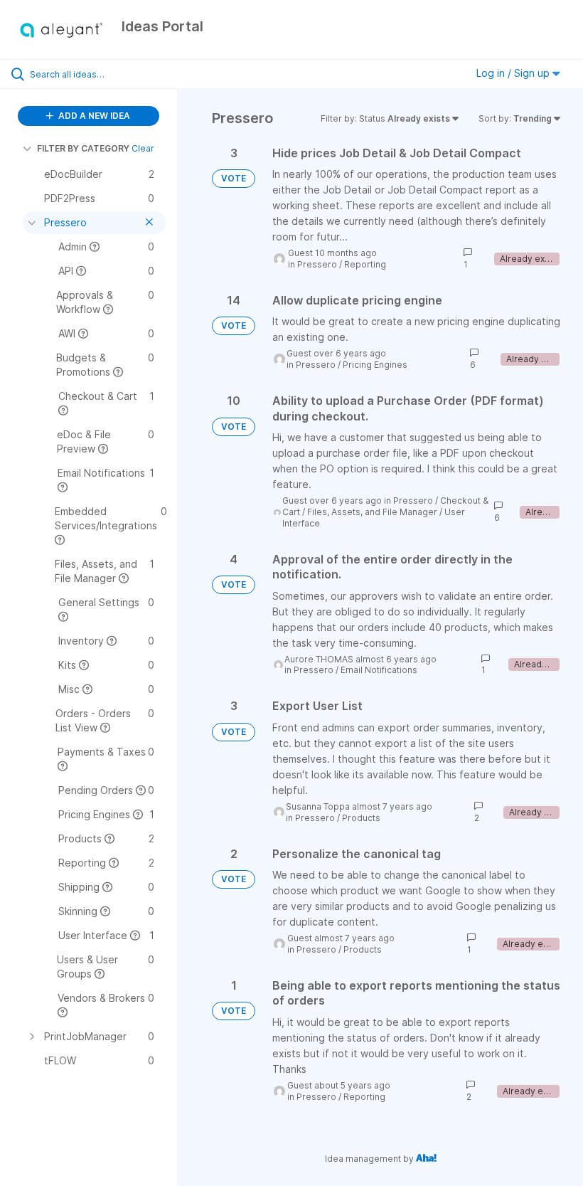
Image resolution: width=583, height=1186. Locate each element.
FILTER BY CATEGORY (83, 148)
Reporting (365, 264)
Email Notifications (379, 670)
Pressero (317, 264)
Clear (143, 148)
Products (361, 817)
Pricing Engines (375, 364)
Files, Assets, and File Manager (372, 512)
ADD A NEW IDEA (93, 115)
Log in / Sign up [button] (514, 73)
